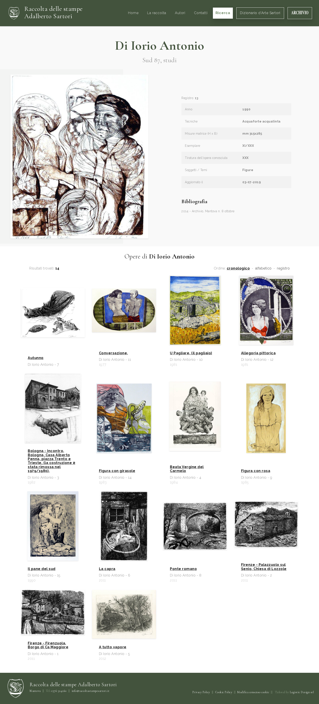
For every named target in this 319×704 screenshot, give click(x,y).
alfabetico (263, 268)
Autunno (36, 358)
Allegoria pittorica (258, 353)
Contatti (200, 13)
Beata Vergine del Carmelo (187, 469)
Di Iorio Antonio (159, 45)
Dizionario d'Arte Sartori (260, 13)
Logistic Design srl (302, 692)
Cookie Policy (223, 692)
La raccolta (156, 13)
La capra (107, 569)
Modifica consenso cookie (253, 692)
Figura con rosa (255, 471)
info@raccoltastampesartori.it (91, 691)
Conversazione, (113, 353)
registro (283, 268)
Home (133, 13)
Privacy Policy (201, 692)
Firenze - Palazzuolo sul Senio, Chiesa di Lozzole (264, 567)
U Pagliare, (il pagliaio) (191, 353)
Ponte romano (183, 569)
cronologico (238, 268)
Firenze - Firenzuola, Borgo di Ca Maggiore (48, 645)
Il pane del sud (42, 569)
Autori (180, 13)
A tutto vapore (113, 647)
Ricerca (222, 13)
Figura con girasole (117, 471)
